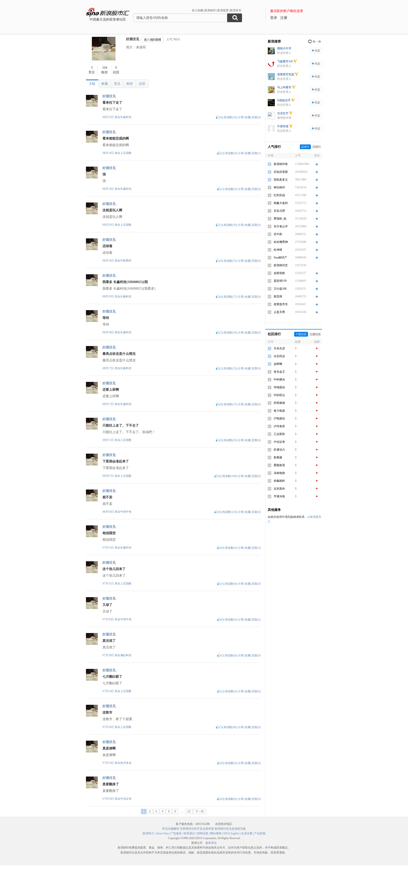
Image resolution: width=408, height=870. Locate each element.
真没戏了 (109, 640)
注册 (283, 18)
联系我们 (189, 833)
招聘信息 (202, 833)
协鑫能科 (279, 480)
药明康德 (279, 403)
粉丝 (129, 83)
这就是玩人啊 (112, 210)
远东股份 (279, 488)
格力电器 (279, 410)
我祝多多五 (281, 179)
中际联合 (279, 395)
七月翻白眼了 (112, 676)
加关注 (316, 50)
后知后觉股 (281, 171)
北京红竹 (283, 113)
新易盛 (278, 457)
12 (189, 811)
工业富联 (279, 434)
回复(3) (256, 547)
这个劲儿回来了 (114, 569)
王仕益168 (280, 288)
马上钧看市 (284, 87)
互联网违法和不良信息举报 (197, 828)
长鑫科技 (126, 117)
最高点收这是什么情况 (119, 353)
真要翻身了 (110, 784)
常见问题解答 (170, 828)
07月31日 (108, 547)
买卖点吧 (279, 210)
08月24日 (108, 153)
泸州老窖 (279, 426)
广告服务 (176, 833)
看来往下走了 (112, 102)
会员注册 (246, 833)
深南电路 (279, 473)
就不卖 (107, 497)
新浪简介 (148, 833)
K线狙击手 (284, 100)
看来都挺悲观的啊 (115, 138)
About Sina (162, 833)
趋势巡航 (279, 273)
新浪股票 (223, 10)
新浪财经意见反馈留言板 (230, 828)
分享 (241, 117)
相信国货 (109, 533)
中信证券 (126, 798)
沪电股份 (279, 418)
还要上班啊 (110, 389)
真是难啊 (109, 748)
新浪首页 (235, 10)
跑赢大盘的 (281, 203)
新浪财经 (210, 10)
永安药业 (279, 356)
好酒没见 (132, 39)
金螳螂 (278, 364)
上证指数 (126, 153)
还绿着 (107, 246)
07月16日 (108, 762)
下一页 (199, 811)
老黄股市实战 (285, 74)
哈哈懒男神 (281, 242)
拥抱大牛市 (284, 48)
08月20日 (108, 224)
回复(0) (256, 117)
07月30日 (108, 619)
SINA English (231, 833)
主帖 (92, 83)
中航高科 (126, 260)
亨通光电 (279, 496)
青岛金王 (279, 371)
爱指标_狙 (280, 218)
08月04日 (108, 511)
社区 (142, 83)
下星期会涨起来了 (115, 461)
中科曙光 (279, 379)
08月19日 (108, 260)
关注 (117, 83)
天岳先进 (279, 348)
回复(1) (256, 153)
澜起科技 (126, 655)
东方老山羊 (281, 226)
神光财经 (279, 187)
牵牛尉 (278, 234)
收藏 (104, 83)
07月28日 (108, 655)
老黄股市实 (281, 304)
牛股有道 (283, 126)
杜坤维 (278, 249)
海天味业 (126, 762)
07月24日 (108, 691)
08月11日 (108, 440)
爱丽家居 (279, 465)
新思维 (278, 296)
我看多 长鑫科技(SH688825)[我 (125, 282)
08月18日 (108, 332)
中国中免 (126, 511)
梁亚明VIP (280, 281)
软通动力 (279, 449)
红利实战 (279, 195)
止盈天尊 (279, 312)
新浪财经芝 (281, 265)
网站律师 (215, 833)
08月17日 (108, 368)
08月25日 (108, 117)
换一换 (317, 41)
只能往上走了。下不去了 (120, 425)
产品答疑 (260, 833)
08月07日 (108, 475)
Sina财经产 (280, 257)
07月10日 (108, 798)
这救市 (107, 712)
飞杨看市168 (285, 61)
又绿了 (107, 605)
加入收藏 (197, 10)
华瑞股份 (279, 387)
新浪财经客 (281, 164)
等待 (105, 318)
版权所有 (211, 843)
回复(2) (256, 619)
